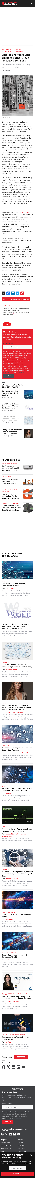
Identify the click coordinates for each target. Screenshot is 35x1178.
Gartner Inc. (10, 793)
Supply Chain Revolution (15, 712)
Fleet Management (8, 912)
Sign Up (9, 376)
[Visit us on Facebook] (3, 1067)
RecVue (8, 1042)
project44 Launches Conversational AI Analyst (16, 915)
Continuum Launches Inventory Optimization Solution (11, 393)
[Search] (27, 3)
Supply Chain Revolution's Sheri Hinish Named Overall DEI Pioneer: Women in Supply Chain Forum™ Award (12, 432)
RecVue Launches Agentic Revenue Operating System (15, 1038)
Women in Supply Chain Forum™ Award (15, 703)
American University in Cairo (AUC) (18, 753)
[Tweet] (17, 293)
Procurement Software (10, 745)
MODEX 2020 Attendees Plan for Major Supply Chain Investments (11, 481)
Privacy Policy (20, 372)
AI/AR (3, 581)
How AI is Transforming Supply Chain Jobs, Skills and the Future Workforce (16, 998)
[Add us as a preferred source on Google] (22, 293)
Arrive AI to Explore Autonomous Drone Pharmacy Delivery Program (17, 830)
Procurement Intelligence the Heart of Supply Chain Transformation (17, 749)
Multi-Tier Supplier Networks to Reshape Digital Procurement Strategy (10, 419)
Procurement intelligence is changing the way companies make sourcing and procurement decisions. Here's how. (17, 757)
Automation (6, 476)
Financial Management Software (13, 1035)
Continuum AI (10, 589)
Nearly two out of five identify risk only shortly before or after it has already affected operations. (17, 964)
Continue (17, 1174)
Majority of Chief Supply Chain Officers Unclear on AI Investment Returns (17, 789)
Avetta (8, 960)
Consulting (6, 662)
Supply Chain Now (12, 1001)
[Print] (3, 293)
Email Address (8, 343)
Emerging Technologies (13, 51)
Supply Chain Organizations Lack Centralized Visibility (14, 956)
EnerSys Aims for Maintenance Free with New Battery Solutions (10, 468)
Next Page (21, 1057)
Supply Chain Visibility (9, 952)
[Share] (8, 293)
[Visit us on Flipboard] (18, 1067)
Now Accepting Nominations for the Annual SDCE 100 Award (11, 496)
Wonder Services (12, 879)
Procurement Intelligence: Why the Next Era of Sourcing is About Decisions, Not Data (17, 874)
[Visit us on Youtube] (23, 1067)
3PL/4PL (4, 622)
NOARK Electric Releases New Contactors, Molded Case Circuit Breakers (11, 508)
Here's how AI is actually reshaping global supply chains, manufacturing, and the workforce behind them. (16, 1006)
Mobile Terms (7, 372)
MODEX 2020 (24, 212)
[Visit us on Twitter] (9, 1067)
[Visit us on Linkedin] (13, 1067)
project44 (9, 919)
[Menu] (31, 3)
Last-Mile (5, 826)
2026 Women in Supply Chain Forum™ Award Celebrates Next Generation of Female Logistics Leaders (10, 406)
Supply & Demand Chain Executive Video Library (15, 994)
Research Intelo (11, 670)
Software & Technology (12, 49)
